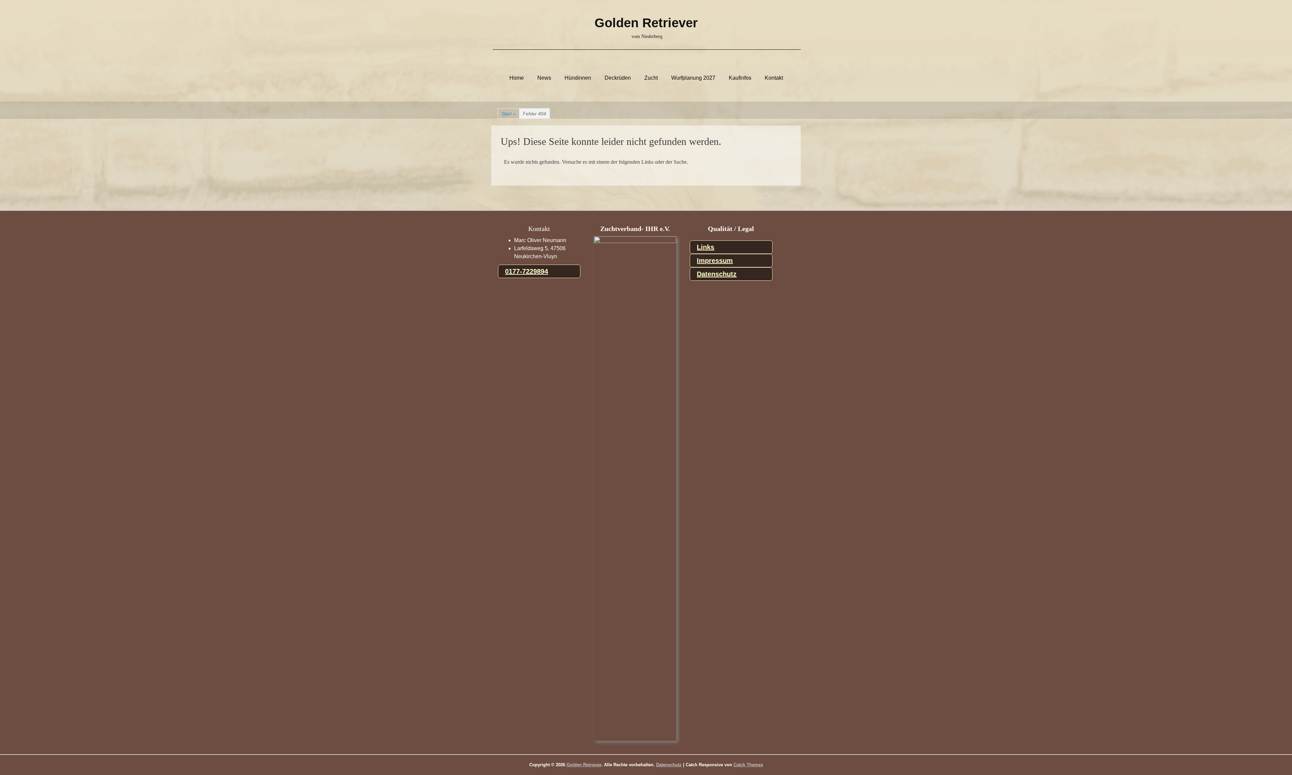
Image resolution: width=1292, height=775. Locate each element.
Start (508, 113)
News (544, 78)
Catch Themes (748, 764)
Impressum (715, 260)
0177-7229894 (526, 271)
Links (705, 247)
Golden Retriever (646, 23)
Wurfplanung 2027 (693, 78)
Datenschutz (717, 274)
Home (516, 78)
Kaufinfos (740, 78)
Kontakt (774, 78)
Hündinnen (578, 78)
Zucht (651, 78)
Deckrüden (618, 78)
